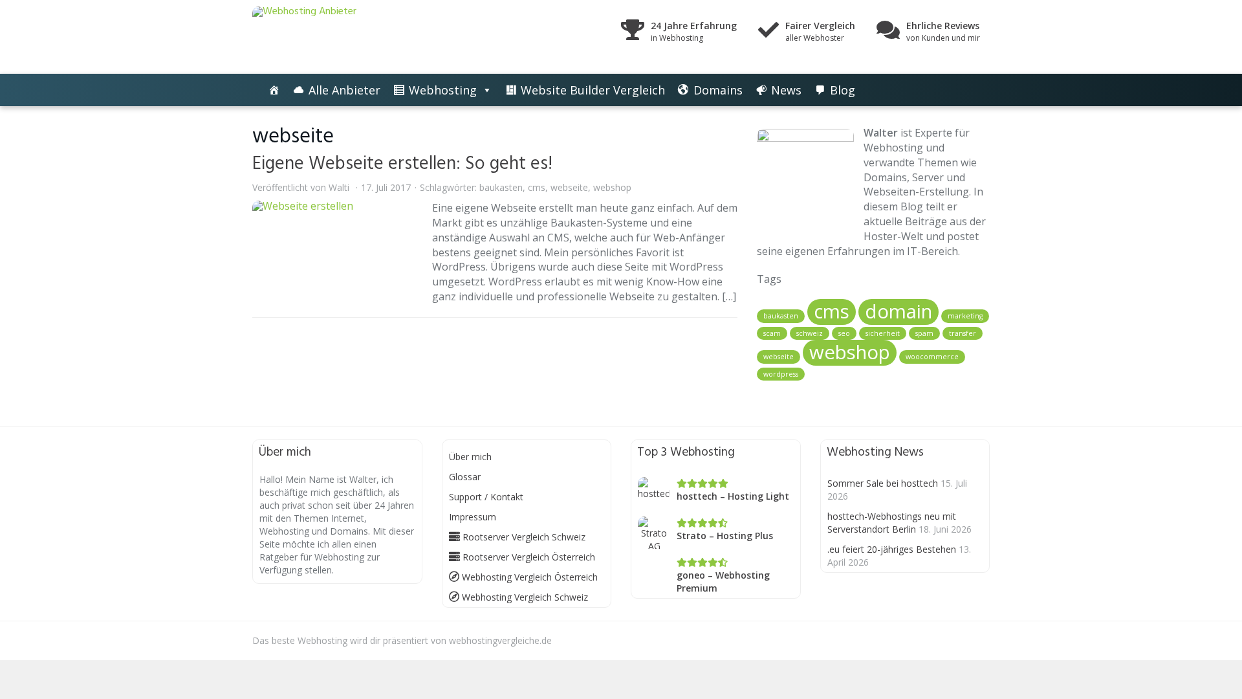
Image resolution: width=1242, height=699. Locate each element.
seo (844, 333)
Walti (339, 187)
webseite (569, 187)
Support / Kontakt (486, 497)
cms (536, 187)
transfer (962, 333)
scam (772, 333)
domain (898, 311)
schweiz (809, 333)
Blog (842, 90)
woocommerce (932, 356)
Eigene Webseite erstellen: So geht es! (402, 164)
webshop (612, 187)
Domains (718, 90)
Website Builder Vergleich (593, 90)
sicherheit (883, 333)
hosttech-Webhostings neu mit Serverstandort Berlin (891, 522)
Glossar (465, 477)
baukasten (501, 187)
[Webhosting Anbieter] (368, 36)
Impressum (472, 517)
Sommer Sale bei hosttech (882, 483)
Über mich (470, 456)
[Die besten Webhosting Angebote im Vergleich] (274, 90)
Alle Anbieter (344, 90)
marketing (965, 315)
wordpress (780, 374)
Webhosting (443, 90)
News (786, 90)
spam (924, 333)
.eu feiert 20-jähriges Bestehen (891, 549)
